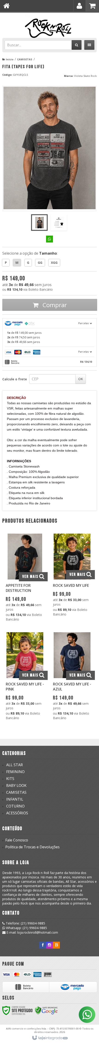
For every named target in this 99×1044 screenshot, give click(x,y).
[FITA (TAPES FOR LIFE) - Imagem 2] (58, 222)
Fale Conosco (16, 840)
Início (9, 59)
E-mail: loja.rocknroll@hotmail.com (32, 932)
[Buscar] (77, 45)
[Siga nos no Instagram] (49, 945)
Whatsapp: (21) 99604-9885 (26, 928)
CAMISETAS (24, 59)
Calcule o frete (14, 379)
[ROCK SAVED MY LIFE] (72, 576)
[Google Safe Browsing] (46, 1010)
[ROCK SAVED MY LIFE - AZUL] (72, 677)
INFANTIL (14, 799)
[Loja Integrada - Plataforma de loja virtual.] (49, 1038)
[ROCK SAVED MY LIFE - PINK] (25, 677)
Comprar (54, 305)
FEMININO (15, 771)
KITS (10, 778)
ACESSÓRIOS (17, 813)
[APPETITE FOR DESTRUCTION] (25, 578)
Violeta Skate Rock (85, 76)
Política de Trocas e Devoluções (32, 846)
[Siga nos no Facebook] (42, 945)
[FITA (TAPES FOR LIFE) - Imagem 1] (39, 222)
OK (80, 379)
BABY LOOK (16, 785)
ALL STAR (14, 764)
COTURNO (15, 806)
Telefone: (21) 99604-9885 (25, 923)
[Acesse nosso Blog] (56, 945)
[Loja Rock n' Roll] (49, 24)
